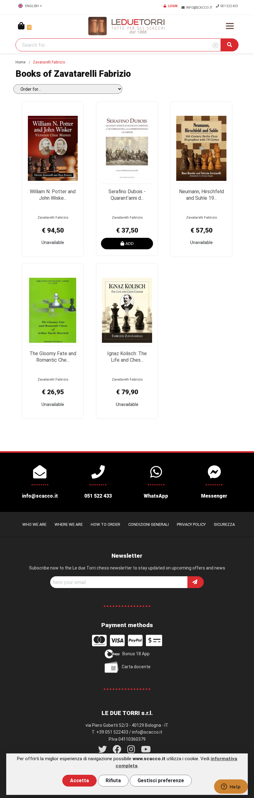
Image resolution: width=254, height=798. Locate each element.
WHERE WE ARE (69, 524)
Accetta (79, 780)
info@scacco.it (199, 7)
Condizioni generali (148, 524)
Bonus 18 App (136, 653)
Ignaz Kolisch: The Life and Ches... (127, 357)
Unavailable (53, 242)
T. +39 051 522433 (110, 732)
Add (129, 243)
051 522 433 (229, 6)
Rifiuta (113, 780)
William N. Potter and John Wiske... (53, 195)
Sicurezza (224, 524)
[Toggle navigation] (230, 26)
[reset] (215, 45)
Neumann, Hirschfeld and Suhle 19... (201, 195)
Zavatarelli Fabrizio (52, 218)
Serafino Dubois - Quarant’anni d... (127, 195)
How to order (105, 524)
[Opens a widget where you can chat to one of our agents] (231, 787)
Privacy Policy (191, 524)
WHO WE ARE (34, 524)
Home (20, 62)
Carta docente (136, 666)
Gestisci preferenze (161, 780)
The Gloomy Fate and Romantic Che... (52, 357)
